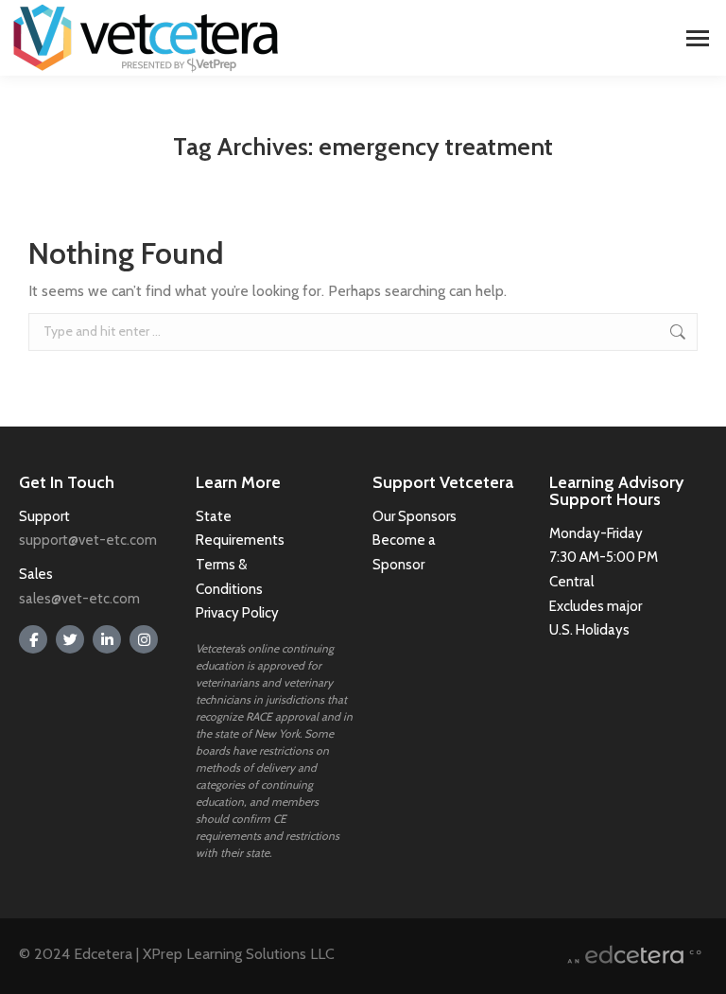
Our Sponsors (414, 516)
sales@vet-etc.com (79, 598)
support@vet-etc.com (88, 540)
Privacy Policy (237, 612)
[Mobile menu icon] (698, 38)
